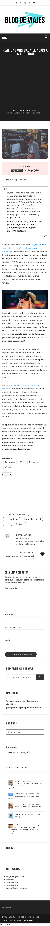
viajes (21, 524)
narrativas (13, 519)
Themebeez (27, 920)
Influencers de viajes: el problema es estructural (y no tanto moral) (28, 805)
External (10, 879)
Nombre (10, 614)
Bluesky (11, 230)
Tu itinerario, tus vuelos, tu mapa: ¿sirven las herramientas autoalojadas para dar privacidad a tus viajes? (24, 828)
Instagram (31, 227)
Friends (10, 847)
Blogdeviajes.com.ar (15, 876)
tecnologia (25, 166)
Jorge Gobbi (33, 170)
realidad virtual (33, 519)
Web (7, 640)
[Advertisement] (25, 83)
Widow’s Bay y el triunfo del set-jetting (27, 815)
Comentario (11, 588)
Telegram (21, 230)
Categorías (11, 747)
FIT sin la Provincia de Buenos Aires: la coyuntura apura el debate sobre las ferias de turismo (26, 783)
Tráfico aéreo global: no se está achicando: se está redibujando (28, 795)
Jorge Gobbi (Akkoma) (17, 888)
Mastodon (7, 907)
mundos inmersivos (17, 514)
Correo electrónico (15, 627)
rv (9, 524)
